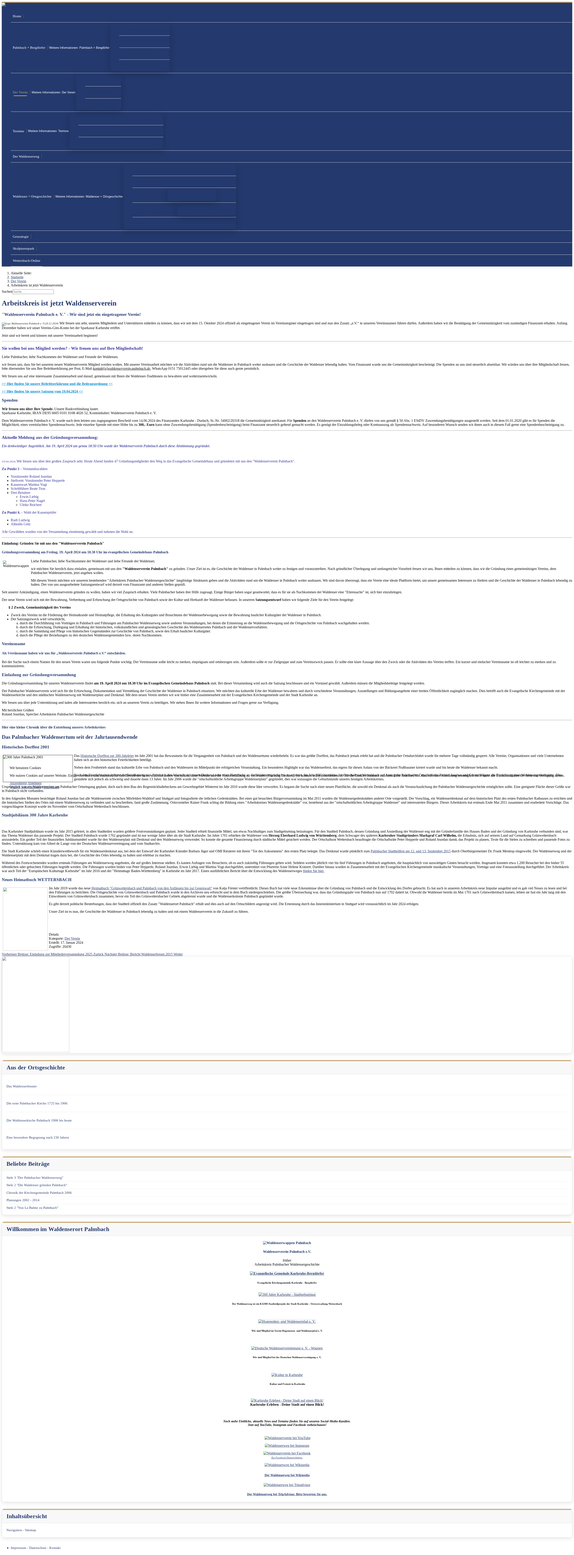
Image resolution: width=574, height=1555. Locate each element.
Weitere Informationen (25, 787)
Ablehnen (34, 783)
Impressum (51, 787)
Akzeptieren (18, 783)
